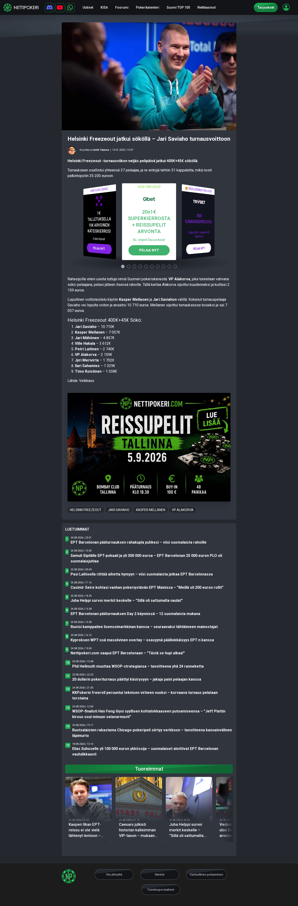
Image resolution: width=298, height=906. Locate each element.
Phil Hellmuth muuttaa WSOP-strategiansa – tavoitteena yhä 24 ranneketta (138, 666)
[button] (286, 7)
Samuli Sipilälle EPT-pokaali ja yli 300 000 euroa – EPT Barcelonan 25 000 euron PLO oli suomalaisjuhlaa (146, 558)
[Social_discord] (49, 7)
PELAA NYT (99, 248)
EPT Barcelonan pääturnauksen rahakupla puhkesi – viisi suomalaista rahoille (139, 542)
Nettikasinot (206, 7)
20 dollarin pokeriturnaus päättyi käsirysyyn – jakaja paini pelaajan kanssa (136, 679)
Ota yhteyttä (114, 874)
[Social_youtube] (59, 7)
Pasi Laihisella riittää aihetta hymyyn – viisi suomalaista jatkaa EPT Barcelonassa (142, 574)
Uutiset (88, 7)
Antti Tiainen (101, 149)
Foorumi (122, 7)
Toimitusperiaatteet (160, 889)
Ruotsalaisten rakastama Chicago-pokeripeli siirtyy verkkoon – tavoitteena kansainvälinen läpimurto (152, 733)
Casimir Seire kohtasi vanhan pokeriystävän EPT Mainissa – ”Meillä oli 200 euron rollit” (147, 587)
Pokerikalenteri (147, 7)
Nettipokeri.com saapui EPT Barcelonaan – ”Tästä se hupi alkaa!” (128, 653)
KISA (104, 7)
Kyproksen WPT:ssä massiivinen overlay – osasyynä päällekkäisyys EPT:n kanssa (142, 640)
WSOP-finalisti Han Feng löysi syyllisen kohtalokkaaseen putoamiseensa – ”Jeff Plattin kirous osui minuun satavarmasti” (148, 714)
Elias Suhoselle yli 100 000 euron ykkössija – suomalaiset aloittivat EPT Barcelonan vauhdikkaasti (145, 751)
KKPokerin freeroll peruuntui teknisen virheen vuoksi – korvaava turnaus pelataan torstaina (145, 695)
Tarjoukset (265, 7)
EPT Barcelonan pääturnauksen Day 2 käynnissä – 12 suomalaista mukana (135, 614)
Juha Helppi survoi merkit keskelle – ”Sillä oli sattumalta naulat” (127, 600)
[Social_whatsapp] (70, 7)
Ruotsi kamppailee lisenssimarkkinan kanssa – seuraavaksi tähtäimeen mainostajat (144, 627)
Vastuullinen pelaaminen (206, 874)
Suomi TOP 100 (178, 7)
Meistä (159, 874)
